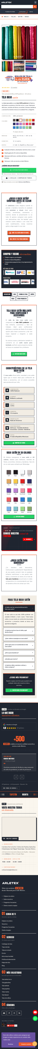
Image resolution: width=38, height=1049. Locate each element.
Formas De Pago (23, 294)
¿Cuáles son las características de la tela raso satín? (16, 608)
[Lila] (20, 124)
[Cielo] (20, 127)
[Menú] (35, 2)
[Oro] (27, 120)
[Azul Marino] (14, 124)
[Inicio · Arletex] (10, 883)
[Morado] (17, 124)
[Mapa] (4, 1013)
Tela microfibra (6, 998)
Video (12, 299)
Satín (20, 16)
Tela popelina (6, 988)
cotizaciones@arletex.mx (9, 870)
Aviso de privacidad (7, 956)
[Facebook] (9, 1013)
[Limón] (27, 127)
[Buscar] (35, 6)
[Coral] (30, 124)
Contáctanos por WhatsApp (20, 690)
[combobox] (17, 7)
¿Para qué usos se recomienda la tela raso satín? (16, 645)
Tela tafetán (5, 985)
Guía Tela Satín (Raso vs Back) (20, 233)
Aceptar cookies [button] (26, 1044)
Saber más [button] (6, 1039)
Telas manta (5, 992)
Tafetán (6, 794)
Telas (13, 16)
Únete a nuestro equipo (10, 905)
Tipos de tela (5, 947)
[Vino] (33, 124)
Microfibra (31, 794)
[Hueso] (24, 120)
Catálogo (22, 11)
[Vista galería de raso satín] (7, 66)
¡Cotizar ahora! (20, 516)
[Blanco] (20, 120)
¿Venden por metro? (11, 659)
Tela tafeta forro (7, 979)
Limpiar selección (18, 131)
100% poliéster (18, 116)
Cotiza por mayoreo (20, 170)
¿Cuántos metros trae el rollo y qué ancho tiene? (16, 631)
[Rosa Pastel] (24, 124)
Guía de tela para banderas (20, 239)
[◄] (16, 777)
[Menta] (24, 127)
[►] (22, 777)
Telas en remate (6, 950)
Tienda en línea (10, 11)
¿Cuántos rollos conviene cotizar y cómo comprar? (15, 666)
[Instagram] (14, 1013)
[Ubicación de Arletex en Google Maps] (19, 828)
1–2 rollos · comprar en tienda (20, 178)
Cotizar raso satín (20, 354)
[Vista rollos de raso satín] (30, 66)
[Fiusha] (27, 124)
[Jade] (17, 127)
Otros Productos (22, 299)
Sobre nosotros (8, 899)
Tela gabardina (6, 982)
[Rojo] (33, 120)
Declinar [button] (10, 1044)
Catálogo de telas (7, 944)
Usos (14, 294)
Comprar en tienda (20, 443)
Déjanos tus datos (9, 896)
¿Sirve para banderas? (12, 652)
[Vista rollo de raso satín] (19, 66)
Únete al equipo (6, 930)
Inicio (6, 16)
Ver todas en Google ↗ (10, 788)
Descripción (7, 294)
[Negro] (17, 120)
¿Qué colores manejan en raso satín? (16, 638)
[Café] (14, 120)
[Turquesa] (14, 127)
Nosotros (5, 924)
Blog (31, 11)
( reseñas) (14, 87)
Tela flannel (5, 995)
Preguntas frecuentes (10, 902)
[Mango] (30, 120)
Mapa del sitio (6, 962)
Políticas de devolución (8, 959)
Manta (18, 794)
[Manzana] (30, 127)
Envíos (32, 294)
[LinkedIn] (19, 1013)
